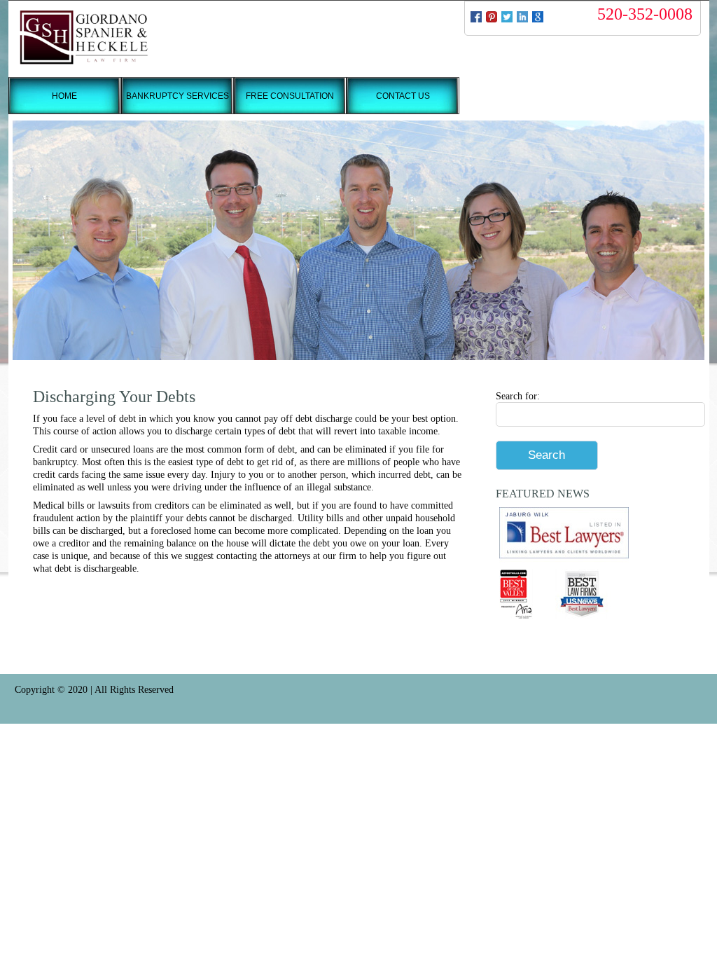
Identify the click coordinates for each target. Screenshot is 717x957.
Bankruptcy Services (177, 96)
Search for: (518, 396)
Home (64, 96)
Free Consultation (290, 96)
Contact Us (403, 96)
